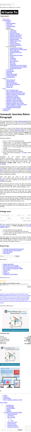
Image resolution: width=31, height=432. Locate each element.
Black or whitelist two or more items (15, 94)
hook (1, 299)
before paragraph (12, 295)
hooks (3, 299)
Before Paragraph (10, 80)
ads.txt (11, 53)
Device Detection (14, 61)
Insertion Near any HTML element (18, 49)
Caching (12, 56)
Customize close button (12, 95)
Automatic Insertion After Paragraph (12, 250)
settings (16, 301)
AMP (23, 294)
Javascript (18, 299)
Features (8, 22)
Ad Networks (9, 69)
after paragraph (19, 294)
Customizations (10, 71)
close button (9, 296)
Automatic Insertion (14, 33)
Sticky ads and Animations (13, 84)
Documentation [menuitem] (10, 406)
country (15, 296)
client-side (4, 296)
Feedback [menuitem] (8, 411)
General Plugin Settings (15, 45)
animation (26, 293)
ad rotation (7, 294)
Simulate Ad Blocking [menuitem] (13, 427)
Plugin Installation (10, 23)
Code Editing (13, 30)
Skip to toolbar (3, 402)
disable (7, 298)
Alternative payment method (13, 107)
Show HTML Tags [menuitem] (12, 422)
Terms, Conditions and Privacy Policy (12, 399)
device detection (3, 298)
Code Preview (13, 32)
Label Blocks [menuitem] (10, 415)
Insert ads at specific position (13, 98)
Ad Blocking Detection (15, 68)
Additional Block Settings (16, 48)
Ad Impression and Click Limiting (18, 67)
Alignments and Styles (15, 36)
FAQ (4, 88)
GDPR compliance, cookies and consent (16, 104)
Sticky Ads (12, 62)
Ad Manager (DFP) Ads (16, 52)
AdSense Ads (13, 42)
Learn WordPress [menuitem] (10, 408)
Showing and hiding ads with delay (15, 103)
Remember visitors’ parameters (14, 100)
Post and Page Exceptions (16, 55)
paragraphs (23, 299)
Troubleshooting (10, 77)
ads (11, 294)
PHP (26, 299)
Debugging (9, 72)
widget (29, 301)
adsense (14, 294)
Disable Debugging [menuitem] (12, 414)
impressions (10, 299)
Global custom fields (11, 75)
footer (20, 298)
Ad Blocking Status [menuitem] (12, 425)
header (27, 298)
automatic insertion (23, 121)
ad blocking (2, 294)
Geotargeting (13, 64)
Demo (4, 78)
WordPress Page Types (15, 40)
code (13, 296)
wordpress (2, 302)
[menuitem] (17, 430)
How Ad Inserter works (12, 90)
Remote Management (11, 74)
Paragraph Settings (14, 39)
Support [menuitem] (8, 409)
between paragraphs (20, 295)
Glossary (8, 27)
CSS (18, 296)
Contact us (6, 110)
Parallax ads (9, 87)
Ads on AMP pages (14, 51)
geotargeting (23, 298)
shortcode (20, 301)
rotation (8, 301)
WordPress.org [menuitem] (10, 405)
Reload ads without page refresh (14, 101)
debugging (27, 296)
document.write (12, 298)
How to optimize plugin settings (14, 91)
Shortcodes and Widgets (16, 35)
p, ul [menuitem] (12, 420)
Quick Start (9, 25)
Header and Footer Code (16, 38)
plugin (4, 301)
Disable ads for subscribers (13, 97)
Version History (7, 109)
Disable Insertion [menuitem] (11, 423)
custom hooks (22, 296)
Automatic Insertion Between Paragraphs (13, 249)
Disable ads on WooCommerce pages (15, 93)
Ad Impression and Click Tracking (18, 65)
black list (25, 295)
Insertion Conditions (15, 43)
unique (26, 301)
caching (29, 295)
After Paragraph (10, 81)
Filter (25, 152)
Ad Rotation (13, 58)
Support (5, 395)
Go (29, 286)
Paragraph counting (19, 129)
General (4, 164)
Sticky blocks (9, 85)
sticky (24, 301)
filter (17, 298)
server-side (12, 301)
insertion (14, 299)
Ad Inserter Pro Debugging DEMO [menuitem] (13, 412)
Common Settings (10, 26)
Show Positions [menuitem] (11, 417)
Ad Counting (13, 59)
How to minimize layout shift (13, 106)
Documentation (7, 20)
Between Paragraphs (11, 82)
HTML (6, 299)
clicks (1, 296)
